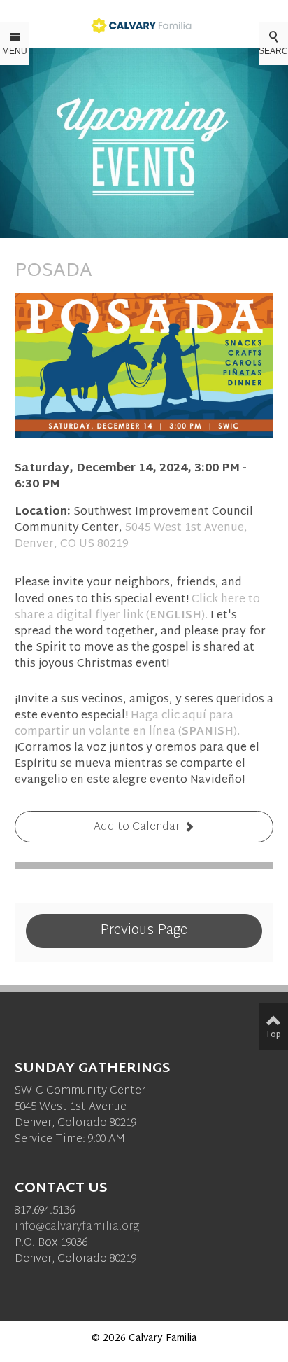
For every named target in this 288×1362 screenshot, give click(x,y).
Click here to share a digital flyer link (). (137, 608)
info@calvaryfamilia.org (77, 1227)
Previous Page (143, 930)
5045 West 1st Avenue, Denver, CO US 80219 (131, 536)
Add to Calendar (137, 827)
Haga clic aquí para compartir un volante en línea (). (127, 724)
